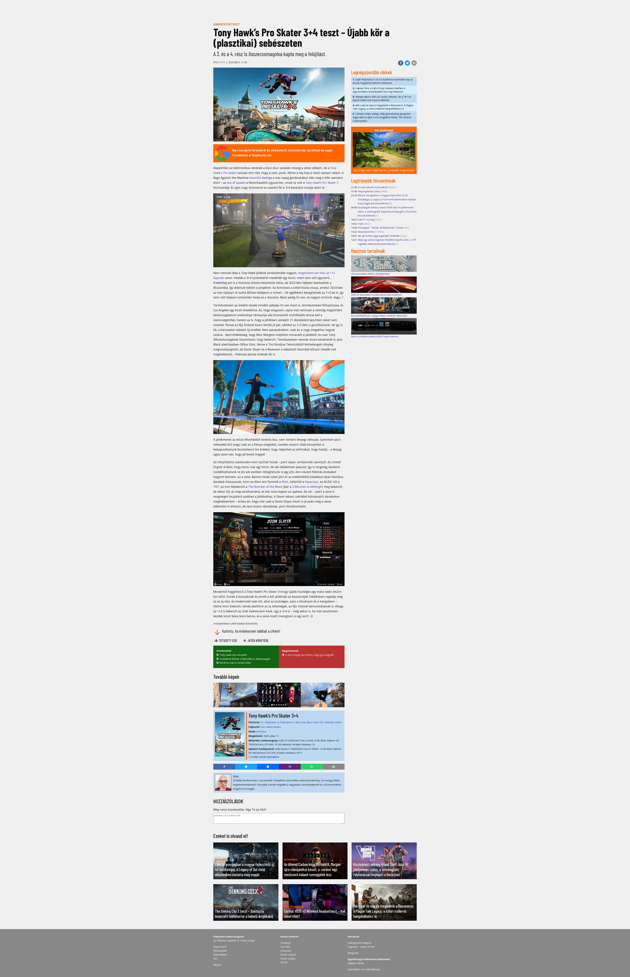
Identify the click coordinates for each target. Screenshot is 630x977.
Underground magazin (359, 942)
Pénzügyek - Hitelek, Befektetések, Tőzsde (380, 227)
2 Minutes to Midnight (307, 487)
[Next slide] (340, 695)
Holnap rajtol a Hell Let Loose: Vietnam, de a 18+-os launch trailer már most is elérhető (382, 98)
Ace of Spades (236, 183)
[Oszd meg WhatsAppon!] (312, 767)
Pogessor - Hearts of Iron (361, 946)
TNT (216, 487)
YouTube (285, 946)
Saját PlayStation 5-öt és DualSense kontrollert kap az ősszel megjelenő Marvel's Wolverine (383, 81)
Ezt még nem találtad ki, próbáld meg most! (384, 170)
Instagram (285, 950)
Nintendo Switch (333, 722)
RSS (215, 958)
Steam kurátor (288, 958)
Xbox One (300, 722)
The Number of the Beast (265, 487)
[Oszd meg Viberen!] (290, 767)
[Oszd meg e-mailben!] (414, 63)
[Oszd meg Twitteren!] (407, 63)
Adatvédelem (220, 954)
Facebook (285, 942)
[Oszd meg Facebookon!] (400, 63)
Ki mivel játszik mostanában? (373, 187)
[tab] (272, 705)
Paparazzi (311, 482)
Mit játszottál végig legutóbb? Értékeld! (378, 235)
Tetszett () (227, 640)
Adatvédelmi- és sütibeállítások (363, 969)
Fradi (360, 223)
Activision (261, 731)
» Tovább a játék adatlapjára (264, 757)
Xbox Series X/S (315, 722)
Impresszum (219, 946)
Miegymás (353, 953)
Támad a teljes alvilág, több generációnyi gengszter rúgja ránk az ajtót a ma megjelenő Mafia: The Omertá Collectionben (382, 117)
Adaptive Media (355, 963)
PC (262, 722)
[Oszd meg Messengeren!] (268, 767)
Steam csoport (288, 954)
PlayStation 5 (287, 722)
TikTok (284, 962)
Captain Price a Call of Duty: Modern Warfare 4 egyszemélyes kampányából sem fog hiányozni (379, 90)
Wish (285, 482)
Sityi (222, 62)
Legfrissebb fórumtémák (373, 180)
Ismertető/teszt (226, 24)
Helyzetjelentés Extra (369, 191)
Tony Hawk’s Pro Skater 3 (322, 183)
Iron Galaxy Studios (271, 726)
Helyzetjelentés (366, 231)
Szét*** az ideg (366, 219)
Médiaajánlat (220, 950)
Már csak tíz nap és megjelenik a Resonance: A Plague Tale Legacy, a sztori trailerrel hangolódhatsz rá (383, 107)
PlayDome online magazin (228, 936)
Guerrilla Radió (259, 178)
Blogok (217, 964)
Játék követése (257, 640)
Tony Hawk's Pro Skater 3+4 (273, 715)
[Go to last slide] (217, 695)
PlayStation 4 (272, 722)
